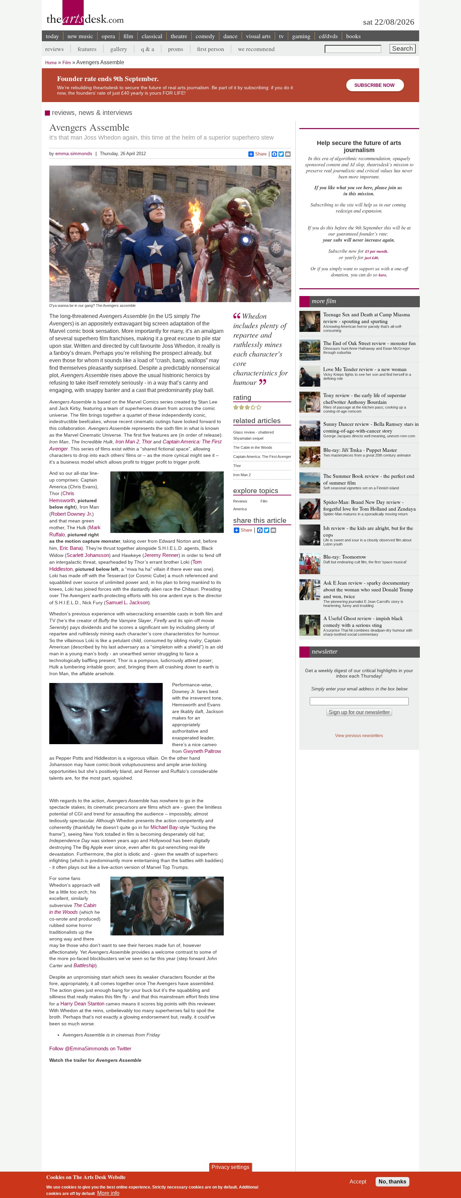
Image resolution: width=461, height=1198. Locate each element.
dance (230, 36)
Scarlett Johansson (87, 555)
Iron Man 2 (242, 475)
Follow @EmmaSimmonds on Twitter (90, 1048)
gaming (301, 36)
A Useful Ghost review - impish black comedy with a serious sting (363, 621)
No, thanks (392, 1181)
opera (108, 36)
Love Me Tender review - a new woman (365, 369)
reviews (54, 49)
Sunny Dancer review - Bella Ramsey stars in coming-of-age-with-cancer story (371, 427)
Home (51, 62)
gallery (118, 49)
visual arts (258, 36)
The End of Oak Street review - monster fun (369, 343)
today (52, 36)
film (128, 36)
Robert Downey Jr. (71, 514)
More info (108, 1193)
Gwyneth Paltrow (202, 751)
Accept (358, 1181)
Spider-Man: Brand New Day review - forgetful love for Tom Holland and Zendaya (369, 505)
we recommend (256, 49)
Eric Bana (70, 548)
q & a (147, 49)
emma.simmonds (73, 153)
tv (281, 36)
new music (80, 36)
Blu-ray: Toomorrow (344, 556)
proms (175, 49)
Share (261, 153)
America (240, 509)
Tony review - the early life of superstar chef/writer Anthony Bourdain (364, 398)
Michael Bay (164, 827)
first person (210, 49)
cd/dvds (328, 36)
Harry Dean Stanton (82, 1003)
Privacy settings (230, 1167)
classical (152, 36)
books (353, 36)
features (87, 49)
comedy (205, 36)
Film (66, 62)
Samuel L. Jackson (127, 602)
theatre (179, 36)
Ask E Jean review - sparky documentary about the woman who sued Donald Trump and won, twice (368, 589)
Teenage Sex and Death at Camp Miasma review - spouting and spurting (366, 317)
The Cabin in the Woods (252, 447)
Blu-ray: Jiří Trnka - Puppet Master (360, 449)
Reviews (240, 501)
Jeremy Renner (161, 555)
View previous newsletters (359, 735)
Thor (237, 466)
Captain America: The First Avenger (262, 457)
